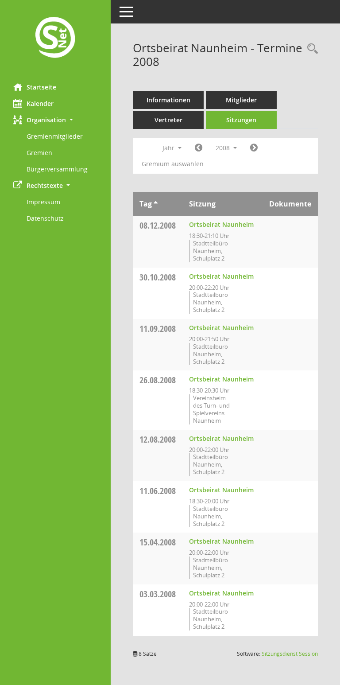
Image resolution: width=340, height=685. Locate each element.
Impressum (43, 202)
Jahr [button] (169, 148)
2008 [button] (224, 148)
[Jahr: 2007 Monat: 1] (198, 148)
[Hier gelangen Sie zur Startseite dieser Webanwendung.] (55, 38)
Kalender (40, 103)
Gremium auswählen (173, 164)
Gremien (39, 152)
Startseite (41, 87)
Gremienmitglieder (55, 136)
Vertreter (168, 120)
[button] (55, 120)
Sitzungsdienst (290, 654)
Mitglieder (241, 100)
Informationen (168, 100)
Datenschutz (45, 218)
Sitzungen (241, 120)
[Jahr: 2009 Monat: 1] (253, 148)
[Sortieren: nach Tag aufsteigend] (156, 204)
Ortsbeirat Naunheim (221, 224)
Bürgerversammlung (57, 169)
